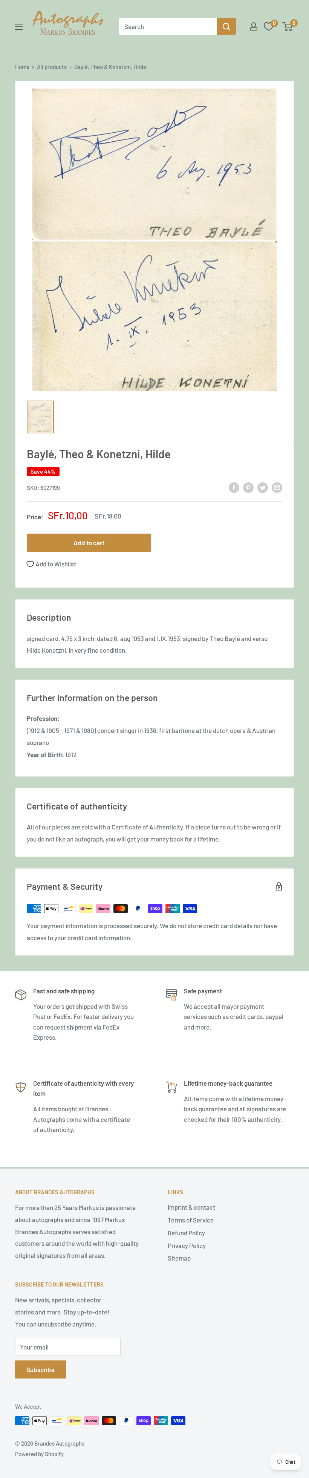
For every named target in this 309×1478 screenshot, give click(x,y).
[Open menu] (19, 27)
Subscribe (40, 1369)
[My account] (253, 26)
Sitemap (179, 1258)
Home (22, 66)
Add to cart (88, 542)
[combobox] (168, 26)
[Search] (226, 26)
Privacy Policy (187, 1245)
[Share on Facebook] (234, 487)
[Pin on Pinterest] (248, 487)
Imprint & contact (191, 1207)
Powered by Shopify (39, 1453)
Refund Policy (186, 1232)
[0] (287, 26)
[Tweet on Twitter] (262, 487)
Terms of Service (191, 1220)
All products (52, 66)
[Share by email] (277, 487)
